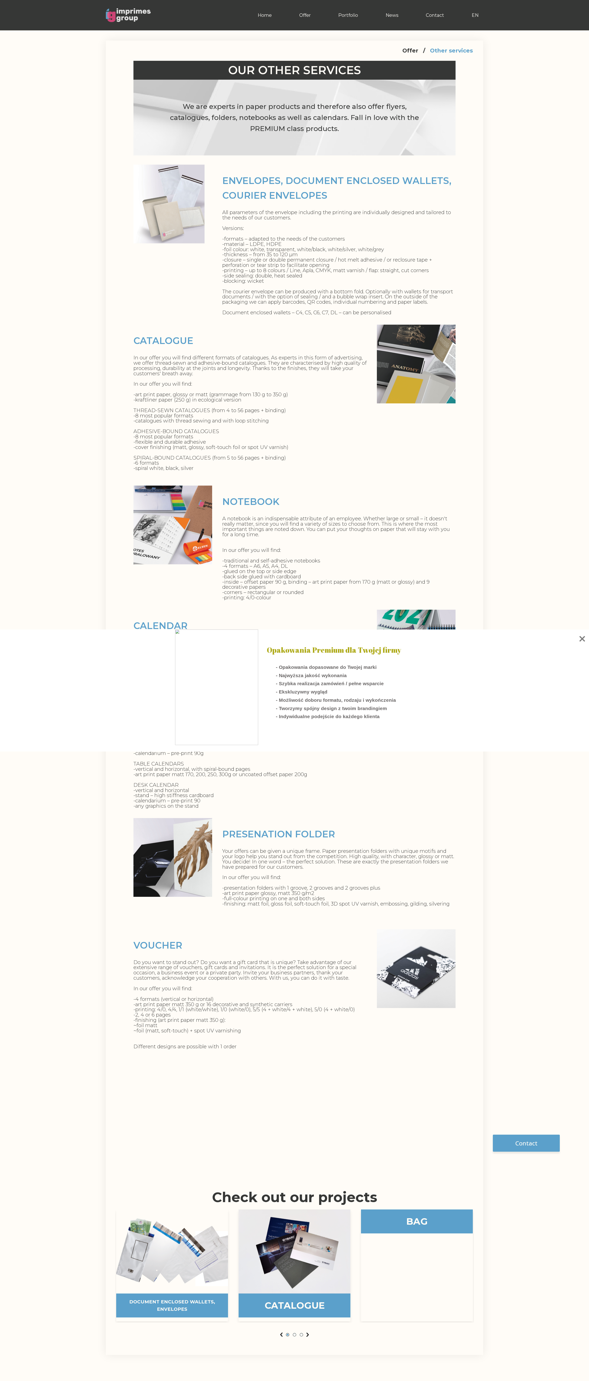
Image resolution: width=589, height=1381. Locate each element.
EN (475, 15)
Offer (305, 15)
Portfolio (348, 15)
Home (265, 15)
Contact (435, 15)
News (392, 15)
